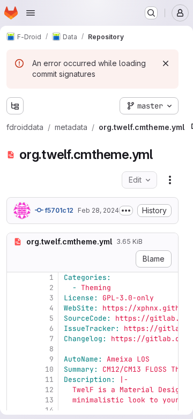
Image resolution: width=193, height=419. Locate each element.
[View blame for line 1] (16, 277)
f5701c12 (58, 210)
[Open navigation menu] (30, 12)
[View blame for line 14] (16, 410)
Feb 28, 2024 (98, 210)
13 (49, 399)
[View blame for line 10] (16, 369)
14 (49, 410)
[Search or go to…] (151, 12)
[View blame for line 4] (16, 308)
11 (49, 379)
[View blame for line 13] (16, 400)
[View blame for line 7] (16, 339)
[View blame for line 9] (16, 359)
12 (49, 389)
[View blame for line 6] (16, 328)
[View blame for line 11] (16, 379)
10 (49, 369)
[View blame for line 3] (16, 298)
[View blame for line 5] (16, 318)
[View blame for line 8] (16, 349)
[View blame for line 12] (16, 390)
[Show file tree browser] (15, 105)
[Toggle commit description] (126, 210)
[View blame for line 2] (16, 288)
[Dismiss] (165, 63)
